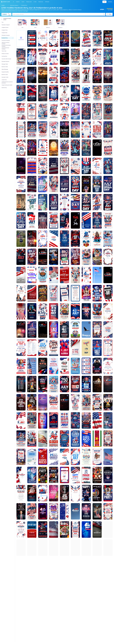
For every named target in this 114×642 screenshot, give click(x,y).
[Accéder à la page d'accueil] (5, 2)
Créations (4, 14)
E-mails (9, 14)
